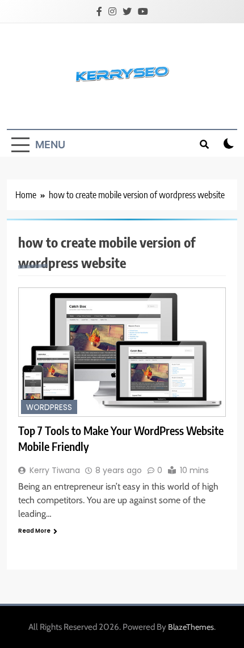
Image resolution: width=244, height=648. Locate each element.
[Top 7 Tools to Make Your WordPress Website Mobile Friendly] (122, 352)
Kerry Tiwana (55, 470)
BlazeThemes (191, 627)
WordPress (49, 407)
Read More (34, 530)
